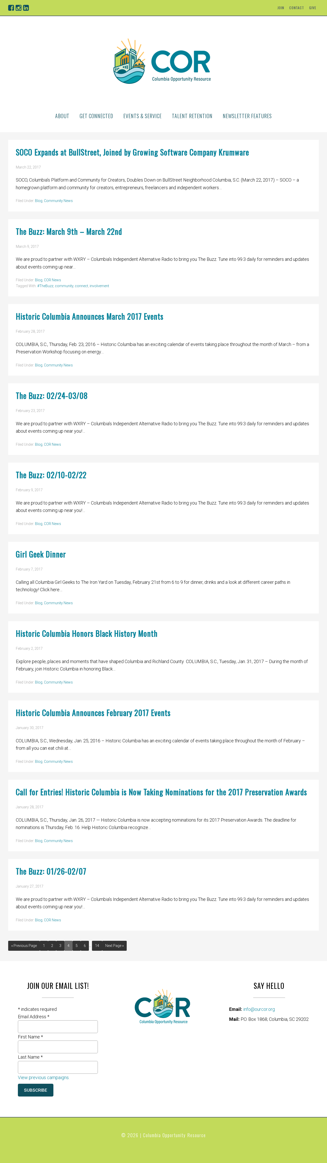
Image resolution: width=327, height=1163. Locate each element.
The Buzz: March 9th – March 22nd (69, 231)
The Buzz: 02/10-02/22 (51, 474)
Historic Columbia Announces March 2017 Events (90, 316)
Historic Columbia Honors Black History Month (87, 633)
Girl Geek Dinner (41, 554)
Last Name (30, 1057)
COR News (52, 280)
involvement (99, 286)
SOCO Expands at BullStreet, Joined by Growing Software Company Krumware (132, 152)
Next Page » (114, 946)
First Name (30, 1036)
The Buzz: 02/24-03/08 (52, 395)
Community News (58, 201)
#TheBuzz (45, 286)
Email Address (33, 1016)
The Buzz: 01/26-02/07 (51, 871)
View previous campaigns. (43, 1077)
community (64, 286)
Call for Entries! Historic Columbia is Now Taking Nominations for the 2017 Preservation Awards (161, 792)
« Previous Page (24, 946)
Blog (38, 201)
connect (81, 286)
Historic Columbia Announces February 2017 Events (93, 712)
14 (97, 946)
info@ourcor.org (259, 1009)
